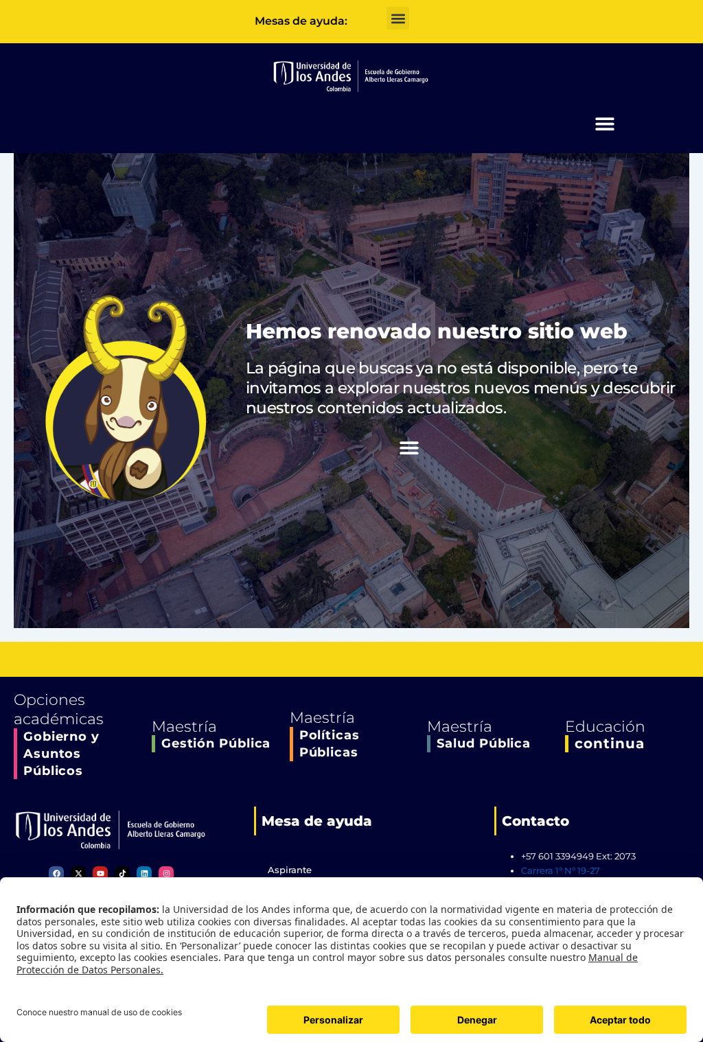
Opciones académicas (59, 710)
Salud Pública (484, 743)
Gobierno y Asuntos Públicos (61, 753)
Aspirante (290, 869)
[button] (398, 18)
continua (609, 743)
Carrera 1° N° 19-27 (560, 870)
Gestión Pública (216, 743)
